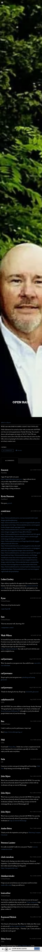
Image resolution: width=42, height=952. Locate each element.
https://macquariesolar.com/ (9, 868)
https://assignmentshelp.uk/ (9, 649)
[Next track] (10, 949)
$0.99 (36, 948)
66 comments (7, 450)
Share (20, 450)
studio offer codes (6, 885)
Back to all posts (6, 422)
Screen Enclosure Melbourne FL (10, 711)
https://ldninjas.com (24, 946)
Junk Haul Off (6, 609)
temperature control (7, 627)
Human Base (12, 747)
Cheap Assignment (32, 902)
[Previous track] (3, 949)
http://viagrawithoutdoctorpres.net (11, 479)
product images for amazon (18, 926)
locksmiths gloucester (32, 692)
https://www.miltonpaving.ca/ (13, 732)
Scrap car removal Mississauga (17, 821)
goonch (9, 503)
